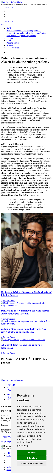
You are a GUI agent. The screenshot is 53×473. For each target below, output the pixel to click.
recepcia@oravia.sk (9, 441)
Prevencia (11, 31)
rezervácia (8, 7)
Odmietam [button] (32, 458)
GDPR (10, 453)
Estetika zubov (33, 33)
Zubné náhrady (20, 33)
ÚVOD (11, 385)
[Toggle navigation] (3, 24)
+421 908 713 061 (9, 437)
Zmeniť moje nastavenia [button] (32, 463)
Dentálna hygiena (17, 35)
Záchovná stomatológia (25, 31)
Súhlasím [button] (31, 452)
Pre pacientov (30, 35)
